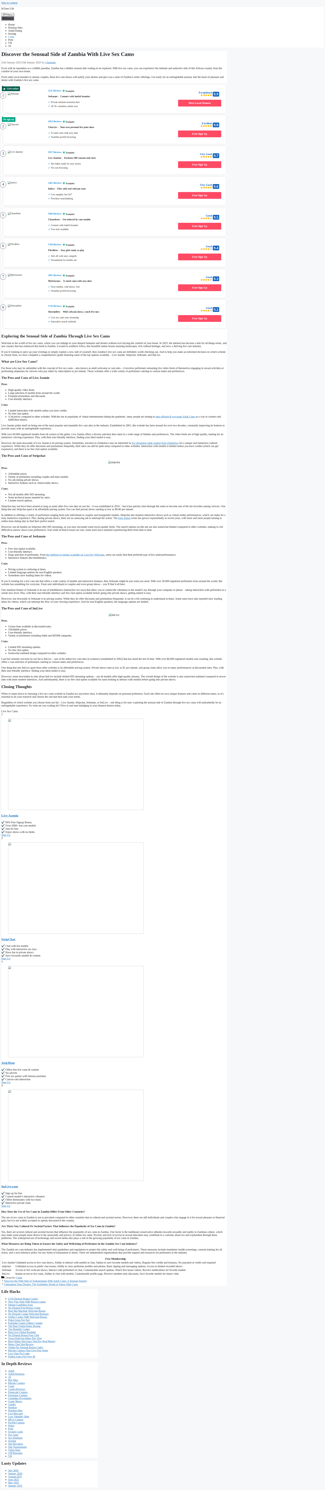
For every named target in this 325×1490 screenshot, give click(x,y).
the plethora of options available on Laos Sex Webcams (75, 554)
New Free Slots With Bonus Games (27, 1301)
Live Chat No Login (19, 1353)
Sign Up (5, 835)
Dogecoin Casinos (17, 1392)
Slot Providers (15, 1443)
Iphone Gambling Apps (20, 1304)
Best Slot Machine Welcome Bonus (27, 1310)
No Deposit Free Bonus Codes (24, 1307)
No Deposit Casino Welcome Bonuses (28, 1313)
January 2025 (15, 1485)
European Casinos (17, 1395)
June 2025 (13, 1479)
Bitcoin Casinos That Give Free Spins (28, 1350)
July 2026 (13, 1470)
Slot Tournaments (17, 1447)
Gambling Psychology (20, 1398)
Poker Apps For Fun (19, 1320)
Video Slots (14, 1450)
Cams (11, 36)
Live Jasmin (9, 815)
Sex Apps (13, 1434)
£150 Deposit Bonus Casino (23, 1298)
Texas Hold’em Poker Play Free (25, 1338)
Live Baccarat (15, 1413)
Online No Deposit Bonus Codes (25, 1347)
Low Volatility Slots (18, 1416)
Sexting (12, 33)
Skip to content (9, 2)
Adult (11, 1370)
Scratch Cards (15, 1431)
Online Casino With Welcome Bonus (27, 1317)
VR (10, 42)
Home (11, 24)
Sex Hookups (15, 1437)
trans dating (124, 518)
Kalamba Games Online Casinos (25, 1323)
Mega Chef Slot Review (21, 1344)
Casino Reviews (16, 1389)
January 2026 (15, 1473)
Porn (10, 39)
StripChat (8, 939)
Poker (11, 1425)
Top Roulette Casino (19, 1329)
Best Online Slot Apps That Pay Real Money (32, 1341)
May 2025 (13, 1482)
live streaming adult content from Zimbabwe (155, 443)
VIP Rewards (15, 1453)
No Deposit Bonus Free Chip (23, 1335)
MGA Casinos (15, 1419)
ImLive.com (9, 1186)
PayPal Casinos (16, 1422)
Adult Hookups (16, 1374)
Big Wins (13, 1380)
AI (9, 45)
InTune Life (7, 8)
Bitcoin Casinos (16, 1383)
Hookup (12, 1407)
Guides (12, 1404)
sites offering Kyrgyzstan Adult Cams (175, 416)
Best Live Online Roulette (22, 1332)
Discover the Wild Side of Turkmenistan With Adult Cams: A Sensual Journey (45, 1281)
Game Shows (15, 1401)
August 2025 (15, 1476)
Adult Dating (15, 30)
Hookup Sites (15, 27)
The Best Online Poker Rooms (24, 1326)
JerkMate (8, 1063)
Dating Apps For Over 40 (21, 1356)
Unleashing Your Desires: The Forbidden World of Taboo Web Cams (41, 1284)
